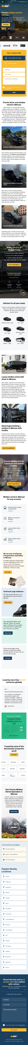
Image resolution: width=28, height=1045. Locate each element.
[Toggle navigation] (25, 6)
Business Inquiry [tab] (12, 63)
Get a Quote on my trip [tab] (14, 58)
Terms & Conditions (16, 1041)
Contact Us (10, 510)
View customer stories (14, 277)
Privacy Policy (8, 88)
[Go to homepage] (6, 5)
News (22, 1041)
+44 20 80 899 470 (13, 1)
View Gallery (19, 370)
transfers (10, 473)
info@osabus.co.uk (22, 1)
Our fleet (9, 287)
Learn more (18, 287)
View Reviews (15, 735)
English (2, 1)
